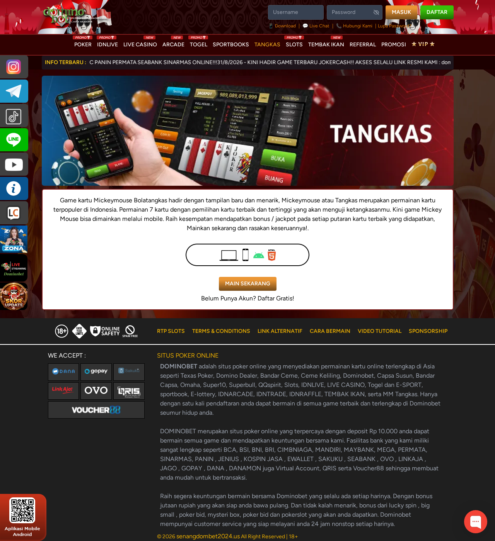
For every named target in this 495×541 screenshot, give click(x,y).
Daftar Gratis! (276, 298)
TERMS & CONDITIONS (221, 331)
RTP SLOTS (171, 331)
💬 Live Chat (316, 26)
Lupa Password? (394, 26)
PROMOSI (393, 44)
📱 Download (282, 26)
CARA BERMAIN (330, 331)
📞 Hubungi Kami (354, 26)
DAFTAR (437, 12)
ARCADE (173, 43)
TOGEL (198, 43)
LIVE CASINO (140, 43)
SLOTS (294, 43)
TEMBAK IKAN (326, 43)
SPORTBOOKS (231, 44)
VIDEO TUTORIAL (379, 331)
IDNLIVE (107, 43)
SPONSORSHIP (428, 331)
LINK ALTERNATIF (280, 331)
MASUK (401, 12)
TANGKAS (267, 44)
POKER (83, 43)
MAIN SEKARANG (247, 283)
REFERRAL (363, 44)
